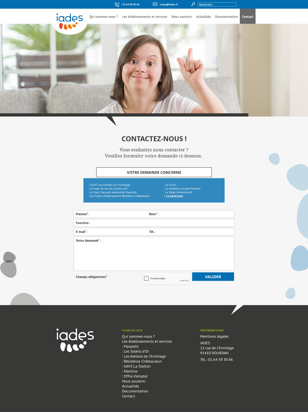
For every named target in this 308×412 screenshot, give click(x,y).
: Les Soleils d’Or (135, 351)
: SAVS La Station (136, 366)
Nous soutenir (181, 16)
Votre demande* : (88, 240)
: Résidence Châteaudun (142, 361)
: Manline (129, 371)
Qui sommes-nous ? (103, 16)
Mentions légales (214, 336)
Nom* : (153, 214)
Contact (247, 16)
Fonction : (83, 223)
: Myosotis (130, 346)
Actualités (203, 16)
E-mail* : (82, 232)
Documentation (226, 16)
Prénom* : (83, 214)
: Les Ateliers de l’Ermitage (144, 356)
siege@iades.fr (169, 4)
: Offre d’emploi (135, 376)
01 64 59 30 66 (130, 4)
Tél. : (152, 232)
